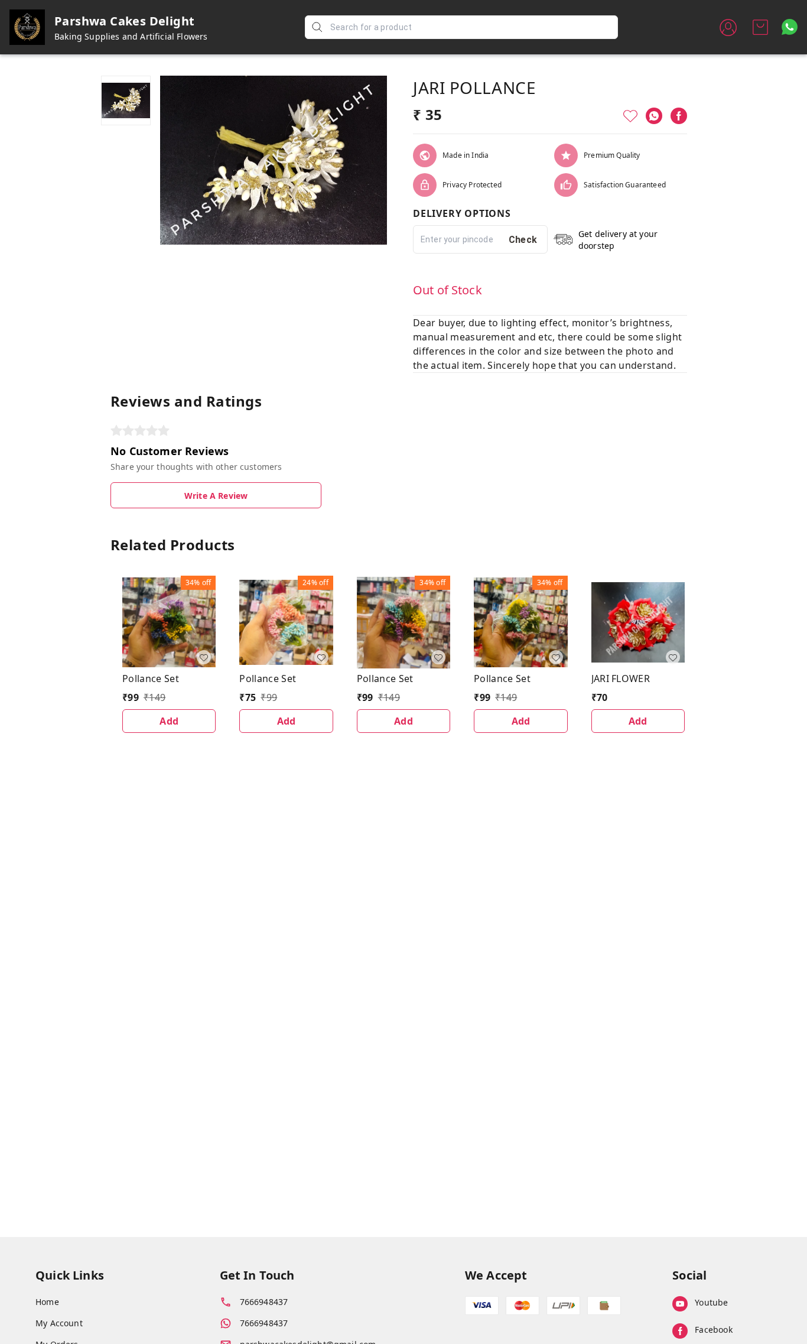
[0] (760, 27)
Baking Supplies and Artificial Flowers (131, 36)
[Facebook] (679, 116)
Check (523, 239)
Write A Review (216, 495)
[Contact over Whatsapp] (790, 27)
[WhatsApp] (654, 116)
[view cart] (760, 27)
